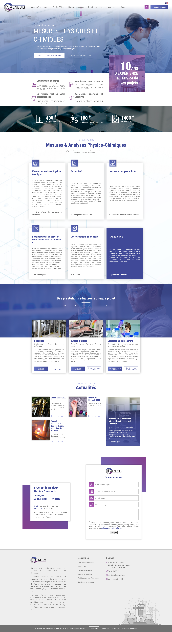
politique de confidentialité (111, 528)
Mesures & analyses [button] (39, 7)
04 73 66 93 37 (49, 508)
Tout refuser (105, 628)
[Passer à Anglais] (166, 3)
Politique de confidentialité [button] (89, 578)
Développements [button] (95, 7)
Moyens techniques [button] (76, 7)
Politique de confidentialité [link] (129, 628)
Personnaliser (116, 628)
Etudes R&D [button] (58, 7)
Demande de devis (159, 7)
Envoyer (114, 533)
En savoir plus (57, 416)
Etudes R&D (57, 369)
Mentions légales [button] (85, 574)
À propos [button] (112, 7)
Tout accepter (94, 628)
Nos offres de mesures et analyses (49, 55)
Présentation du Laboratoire (81, 55)
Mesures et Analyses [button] (86, 563)
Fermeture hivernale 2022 (94, 399)
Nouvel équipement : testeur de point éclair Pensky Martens (57, 426)
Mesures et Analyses (41, 368)
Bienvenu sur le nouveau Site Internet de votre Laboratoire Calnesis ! (121, 421)
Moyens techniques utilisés (94, 368)
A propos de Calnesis (118, 274)
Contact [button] (124, 7)
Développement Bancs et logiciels (131, 368)
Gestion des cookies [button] (86, 582)
